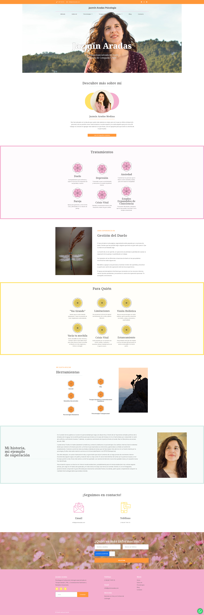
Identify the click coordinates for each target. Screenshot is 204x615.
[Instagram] (144, 2)
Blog (130, 14)
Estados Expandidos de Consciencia (126, 201)
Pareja (77, 201)
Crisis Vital (102, 202)
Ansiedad (126, 174)
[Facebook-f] (65, 588)
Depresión (102, 178)
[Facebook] (147, 2)
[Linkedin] (141, 2)
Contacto (141, 14)
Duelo (77, 176)
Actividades (117, 14)
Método (62, 14)
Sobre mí (74, 14)
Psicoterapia (87, 14)
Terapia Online (103, 14)
